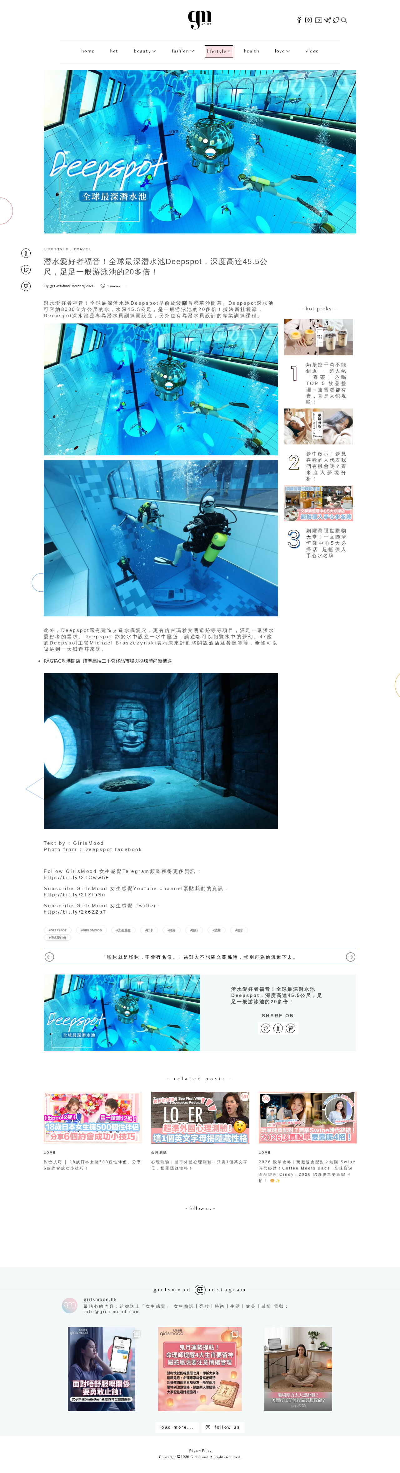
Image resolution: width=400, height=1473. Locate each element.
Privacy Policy (200, 1451)
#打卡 (149, 930)
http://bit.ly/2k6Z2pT (75, 911)
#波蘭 (216, 930)
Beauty (142, 51)
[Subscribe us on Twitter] (335, 20)
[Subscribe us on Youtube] (318, 20)
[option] (93, 1132)
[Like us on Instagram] (308, 20)
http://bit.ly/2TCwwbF (77, 877)
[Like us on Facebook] (299, 20)
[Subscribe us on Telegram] (327, 20)
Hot (114, 51)
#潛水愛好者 (57, 937)
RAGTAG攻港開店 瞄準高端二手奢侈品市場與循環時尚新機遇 (108, 661)
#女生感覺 (123, 930)
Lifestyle (216, 51)
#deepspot (58, 930)
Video (312, 51)
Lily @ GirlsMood (57, 286)
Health (251, 51)
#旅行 (194, 930)
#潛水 (239, 930)
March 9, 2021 (82, 286)
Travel (83, 249)
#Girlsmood (91, 930)
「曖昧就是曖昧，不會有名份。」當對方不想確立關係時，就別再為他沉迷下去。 (200, 956)
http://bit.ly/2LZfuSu (75, 894)
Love (280, 51)
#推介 (172, 930)
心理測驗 (159, 1152)
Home (87, 51)
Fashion (180, 51)
